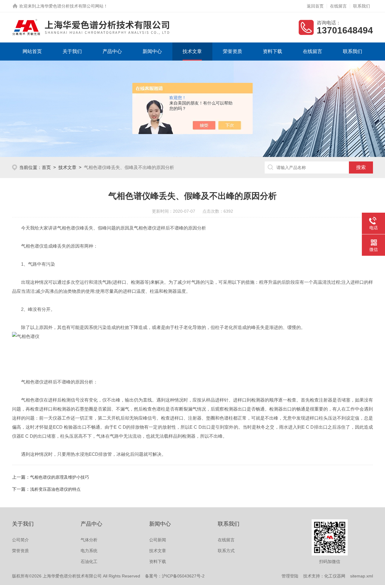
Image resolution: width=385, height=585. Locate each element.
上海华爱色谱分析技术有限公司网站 (69, 6)
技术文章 (192, 51)
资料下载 (272, 51)
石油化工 (89, 561)
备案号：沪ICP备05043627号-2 (175, 576)
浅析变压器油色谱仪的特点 (55, 489)
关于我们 (72, 51)
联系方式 (226, 550)
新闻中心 (152, 51)
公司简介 (20, 539)
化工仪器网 (334, 576)
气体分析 (89, 539)
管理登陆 (290, 576)
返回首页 (315, 6)
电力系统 (89, 550)
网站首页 (32, 51)
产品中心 (112, 51)
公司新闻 (157, 539)
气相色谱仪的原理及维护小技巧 (59, 477)
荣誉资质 (232, 51)
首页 (46, 167)
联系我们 (361, 6)
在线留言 (338, 6)
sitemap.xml (361, 576)
